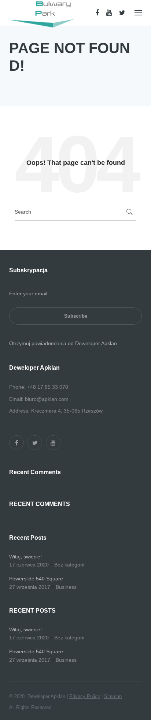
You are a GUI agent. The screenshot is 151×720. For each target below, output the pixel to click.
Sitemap (113, 696)
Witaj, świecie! (25, 557)
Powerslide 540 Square (36, 578)
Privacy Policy (84, 696)
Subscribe (75, 316)
